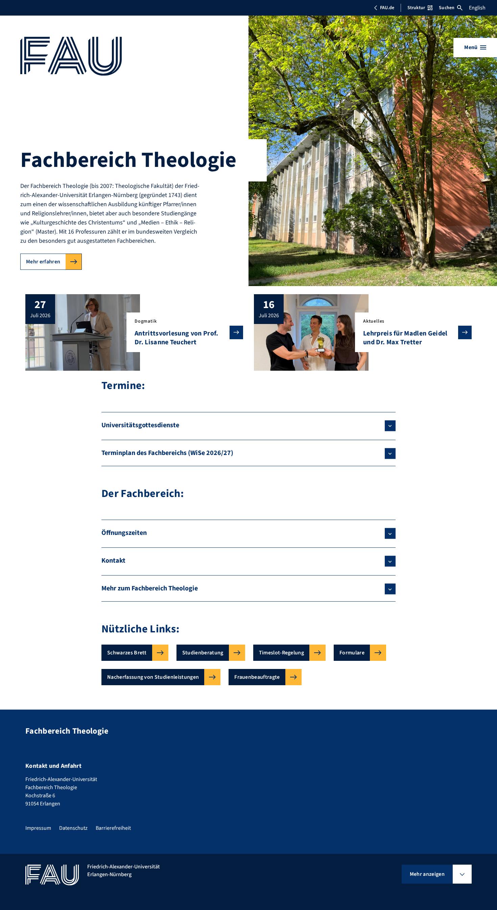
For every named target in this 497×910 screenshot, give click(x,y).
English (477, 8)
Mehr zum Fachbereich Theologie (149, 588)
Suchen (446, 7)
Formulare (351, 652)
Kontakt (113, 560)
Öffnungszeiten (124, 533)
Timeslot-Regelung (281, 652)
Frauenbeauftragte (257, 677)
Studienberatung (202, 652)
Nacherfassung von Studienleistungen (153, 677)
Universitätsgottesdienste (140, 425)
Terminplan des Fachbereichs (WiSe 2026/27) (167, 453)
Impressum (38, 828)
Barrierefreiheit (113, 828)
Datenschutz (73, 828)
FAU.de (387, 7)
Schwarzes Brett (127, 652)
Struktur (416, 7)
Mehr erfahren (43, 261)
